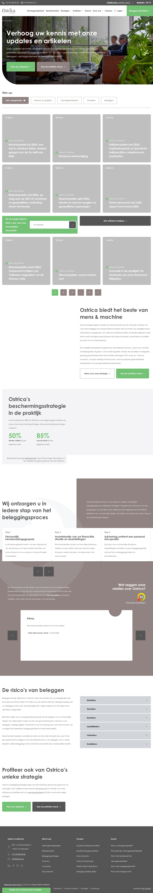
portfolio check (118, 3)
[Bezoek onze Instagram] (17, 866)
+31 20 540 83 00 (18, 854)
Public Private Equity (84, 861)
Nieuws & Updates (43, 100)
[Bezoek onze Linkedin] (9, 866)
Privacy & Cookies (71, 888)
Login (119, 11)
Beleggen (108, 100)
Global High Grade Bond (86, 866)
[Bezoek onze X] (22, 866)
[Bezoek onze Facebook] (13, 866)
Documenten (47, 871)
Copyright (84, 888)
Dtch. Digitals (146, 888)
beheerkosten (30, 458)
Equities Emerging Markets (87, 851)
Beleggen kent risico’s (13, 885)
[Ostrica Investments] (8, 11)
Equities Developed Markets (88, 846)
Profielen (77, 11)
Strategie (65, 11)
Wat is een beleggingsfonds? (123, 866)
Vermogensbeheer (35, 11)
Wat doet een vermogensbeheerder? (126, 851)
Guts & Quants (82, 856)
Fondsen (91, 100)
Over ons (97, 11)
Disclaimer (57, 888)
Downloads (95, 888)
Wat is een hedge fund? (121, 871)
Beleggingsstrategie (50, 856)
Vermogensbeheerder (51, 846)
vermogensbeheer (35, 792)
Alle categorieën (14, 100)
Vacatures (46, 866)
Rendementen (52, 11)
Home (4, 21)
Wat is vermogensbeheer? (122, 846)
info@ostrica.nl (18, 859)
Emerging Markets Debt (86, 871)
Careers (108, 11)
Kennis (88, 11)
